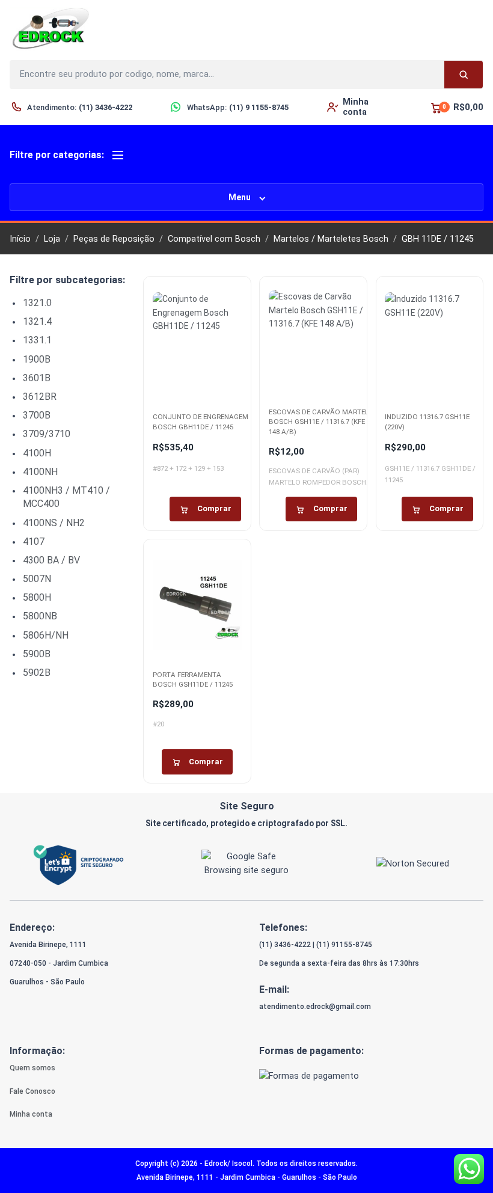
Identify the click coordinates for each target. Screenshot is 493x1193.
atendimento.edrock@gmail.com (315, 1006)
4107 (33, 541)
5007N (37, 578)
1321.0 (37, 302)
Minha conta (31, 1114)
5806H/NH (46, 635)
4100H (37, 453)
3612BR (40, 396)
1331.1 (37, 340)
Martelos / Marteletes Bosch (331, 239)
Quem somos (32, 1068)
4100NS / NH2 (54, 523)
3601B (37, 378)
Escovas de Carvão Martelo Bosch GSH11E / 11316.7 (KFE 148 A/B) (321, 422)
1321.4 (37, 321)
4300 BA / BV (51, 560)
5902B (37, 672)
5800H (37, 597)
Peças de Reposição (114, 239)
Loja (52, 239)
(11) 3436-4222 (285, 944)
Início (20, 239)
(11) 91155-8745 (344, 944)
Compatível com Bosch (214, 239)
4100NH (40, 471)
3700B (37, 415)
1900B (37, 359)
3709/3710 (46, 434)
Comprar (214, 508)
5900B (37, 654)
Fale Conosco (32, 1091)
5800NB (40, 616)
